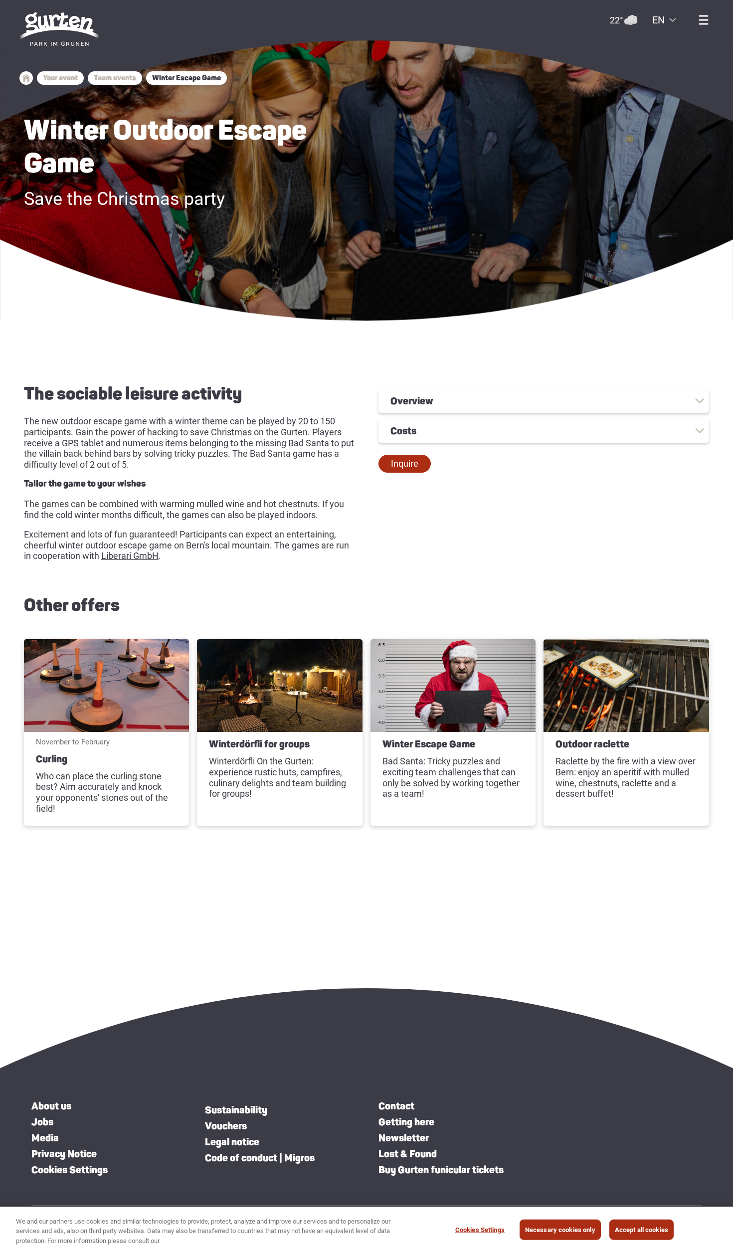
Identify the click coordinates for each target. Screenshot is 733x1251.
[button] (404, 464)
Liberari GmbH (130, 555)
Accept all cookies (641, 1229)
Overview (411, 401)
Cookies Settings (69, 1170)
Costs (403, 431)
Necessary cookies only (560, 1229)
